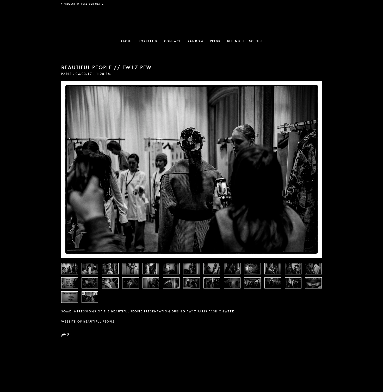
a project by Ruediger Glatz (82, 4)
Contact (172, 41)
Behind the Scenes (245, 41)
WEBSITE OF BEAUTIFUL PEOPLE (88, 321)
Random (195, 41)
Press (215, 41)
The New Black (191, 19)
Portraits (148, 41)
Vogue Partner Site (311, 7)
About (126, 41)
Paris (66, 74)
